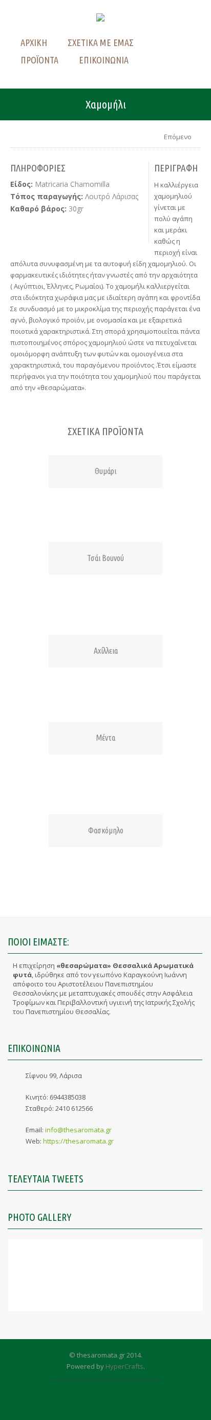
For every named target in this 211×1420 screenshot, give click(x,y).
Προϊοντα (39, 60)
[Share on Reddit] (86, 228)
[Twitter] (96, 1403)
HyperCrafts (124, 1366)
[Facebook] (115, 1403)
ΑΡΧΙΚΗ (33, 42)
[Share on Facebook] (23, 228)
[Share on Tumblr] (107, 228)
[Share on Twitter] (44, 228)
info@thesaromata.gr (78, 1129)
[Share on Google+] (128, 228)
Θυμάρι (105, 471)
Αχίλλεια (106, 650)
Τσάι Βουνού (105, 558)
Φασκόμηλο (105, 830)
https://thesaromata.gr (78, 1141)
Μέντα (105, 737)
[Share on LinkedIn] (65, 228)
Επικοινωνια (104, 60)
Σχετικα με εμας (101, 42)
